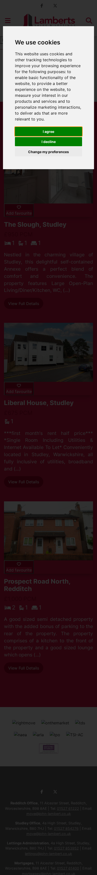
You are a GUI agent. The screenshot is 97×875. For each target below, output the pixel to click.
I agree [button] (48, 131)
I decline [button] (49, 142)
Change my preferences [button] (48, 152)
